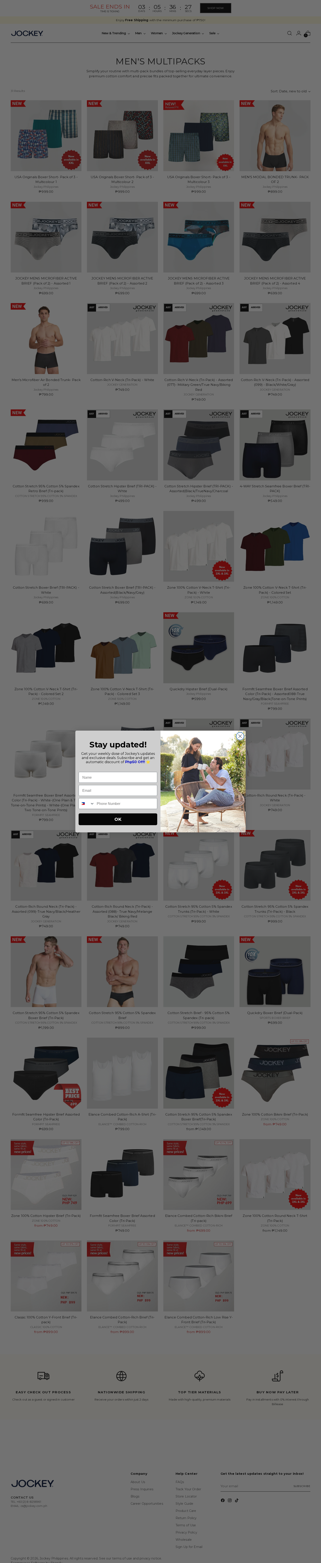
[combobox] (87, 803)
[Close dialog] (240, 736)
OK (117, 819)
